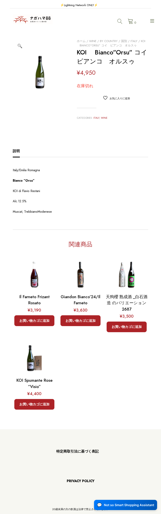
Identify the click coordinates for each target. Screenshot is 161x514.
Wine (92, 41)
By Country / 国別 (113, 41)
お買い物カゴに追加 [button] (34, 320)
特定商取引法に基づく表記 (77, 451)
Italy (134, 41)
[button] (20, 46)
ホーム (81, 41)
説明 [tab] (16, 151)
